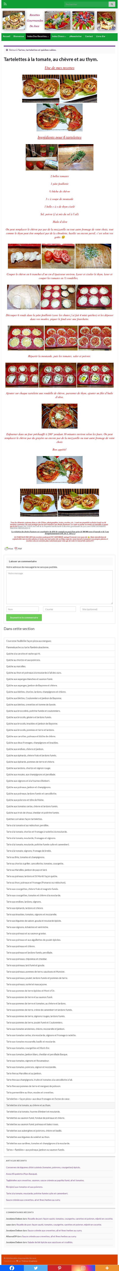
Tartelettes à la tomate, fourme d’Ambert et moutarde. (33, 1111)
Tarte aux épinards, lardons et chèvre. (24, 908)
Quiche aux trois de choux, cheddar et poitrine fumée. (32, 812)
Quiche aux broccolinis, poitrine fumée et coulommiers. (33, 711)
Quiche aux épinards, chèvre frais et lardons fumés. (31, 755)
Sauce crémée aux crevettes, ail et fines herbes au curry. (33, 1200)
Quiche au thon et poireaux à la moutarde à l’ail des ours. (34, 672)
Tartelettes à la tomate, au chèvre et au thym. (28, 1105)
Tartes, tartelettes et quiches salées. (37, 50)
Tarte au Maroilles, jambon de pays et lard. (26, 870)
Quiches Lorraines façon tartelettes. (24, 819)
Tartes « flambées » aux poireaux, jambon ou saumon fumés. (35, 1149)
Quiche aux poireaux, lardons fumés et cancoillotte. (31, 793)
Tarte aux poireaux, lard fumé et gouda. (25, 965)
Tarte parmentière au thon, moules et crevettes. (30, 1092)
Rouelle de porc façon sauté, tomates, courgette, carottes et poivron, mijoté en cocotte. (70, 1218)
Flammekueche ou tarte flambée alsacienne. (27, 647)
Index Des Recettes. (37, 36)
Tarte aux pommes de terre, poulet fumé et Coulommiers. (34, 1022)
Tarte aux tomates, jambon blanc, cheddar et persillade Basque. (37, 1054)
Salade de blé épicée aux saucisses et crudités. (50, 1242)
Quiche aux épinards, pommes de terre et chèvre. (30, 761)
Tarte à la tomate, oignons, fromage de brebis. (28, 851)
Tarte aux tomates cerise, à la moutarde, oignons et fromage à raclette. (41, 1035)
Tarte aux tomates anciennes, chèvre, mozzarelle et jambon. (35, 1029)
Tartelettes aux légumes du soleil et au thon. (28, 1137)
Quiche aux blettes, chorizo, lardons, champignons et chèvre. (36, 691)
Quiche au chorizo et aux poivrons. (23, 660)
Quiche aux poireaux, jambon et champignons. (28, 787)
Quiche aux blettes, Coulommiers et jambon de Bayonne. (34, 698)
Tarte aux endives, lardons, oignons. (23, 901)
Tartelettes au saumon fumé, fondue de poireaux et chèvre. (35, 1118)
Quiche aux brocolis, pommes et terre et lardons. (30, 730)
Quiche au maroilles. (16, 666)
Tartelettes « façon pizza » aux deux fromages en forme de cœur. (38, 1099)
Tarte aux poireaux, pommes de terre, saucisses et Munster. (35, 971)
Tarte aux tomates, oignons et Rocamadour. (27, 1060)
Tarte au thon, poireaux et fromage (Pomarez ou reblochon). (36, 882)
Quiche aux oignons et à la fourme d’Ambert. (28, 781)
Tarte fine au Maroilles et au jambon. (24, 1073)
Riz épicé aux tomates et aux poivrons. (24, 1187)
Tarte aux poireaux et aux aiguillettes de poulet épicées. (33, 940)
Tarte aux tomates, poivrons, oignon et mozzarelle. (31, 1067)
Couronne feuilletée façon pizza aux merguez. (28, 641)
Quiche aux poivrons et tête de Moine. (25, 800)
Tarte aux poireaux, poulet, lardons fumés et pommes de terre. (37, 978)
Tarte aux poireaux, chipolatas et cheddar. (26, 959)
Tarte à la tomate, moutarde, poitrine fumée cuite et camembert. (37, 844)
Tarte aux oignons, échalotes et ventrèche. (27, 927)
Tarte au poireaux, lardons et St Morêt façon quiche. (32, 876)
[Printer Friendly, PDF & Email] (13, 548)
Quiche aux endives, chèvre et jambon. (25, 749)
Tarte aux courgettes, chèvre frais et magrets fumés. (32, 889)
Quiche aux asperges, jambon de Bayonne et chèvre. (31, 685)
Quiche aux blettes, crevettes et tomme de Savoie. (31, 704)
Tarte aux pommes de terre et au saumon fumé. (29, 997)
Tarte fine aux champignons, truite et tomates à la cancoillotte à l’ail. (39, 1079)
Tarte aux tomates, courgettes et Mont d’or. (28, 1048)
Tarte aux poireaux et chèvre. (20, 946)
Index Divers (58, 36)
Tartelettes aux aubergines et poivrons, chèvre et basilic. (34, 1130)
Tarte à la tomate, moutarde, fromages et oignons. (31, 838)
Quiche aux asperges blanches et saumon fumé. (29, 679)
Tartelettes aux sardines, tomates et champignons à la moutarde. (38, 1143)
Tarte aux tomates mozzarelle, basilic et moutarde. (31, 1041)
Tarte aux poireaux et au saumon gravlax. (26, 933)
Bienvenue (18, 36)
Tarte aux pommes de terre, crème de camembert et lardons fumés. (39, 1010)
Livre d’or (100, 36)
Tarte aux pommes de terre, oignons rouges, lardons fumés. (35, 1016)
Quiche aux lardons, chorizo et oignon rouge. (28, 768)
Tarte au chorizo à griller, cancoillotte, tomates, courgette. (35, 863)
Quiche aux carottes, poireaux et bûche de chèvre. (31, 736)
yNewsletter (75, 36)
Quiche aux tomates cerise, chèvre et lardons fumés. (32, 806)
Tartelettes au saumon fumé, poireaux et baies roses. (32, 1124)
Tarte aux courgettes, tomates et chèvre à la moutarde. (33, 895)
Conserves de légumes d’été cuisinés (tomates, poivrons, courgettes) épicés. (43, 1167)
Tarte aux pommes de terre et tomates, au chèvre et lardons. (36, 1003)
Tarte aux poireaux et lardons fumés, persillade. (29, 952)
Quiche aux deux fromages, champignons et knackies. (32, 742)
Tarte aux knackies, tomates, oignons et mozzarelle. (31, 914)
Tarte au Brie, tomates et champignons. (25, 857)
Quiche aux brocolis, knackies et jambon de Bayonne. (32, 723)
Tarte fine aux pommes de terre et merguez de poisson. (33, 1086)
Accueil (6, 36)
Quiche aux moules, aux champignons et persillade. (31, 774)
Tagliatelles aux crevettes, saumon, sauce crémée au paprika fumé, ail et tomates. (45, 1180)
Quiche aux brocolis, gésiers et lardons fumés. (29, 717)
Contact (89, 36)
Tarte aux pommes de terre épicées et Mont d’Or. (30, 990)
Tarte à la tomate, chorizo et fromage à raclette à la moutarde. (36, 831)
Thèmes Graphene (29, 1261)
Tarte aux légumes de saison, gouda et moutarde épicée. (33, 920)
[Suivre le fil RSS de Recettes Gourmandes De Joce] (5, 3)
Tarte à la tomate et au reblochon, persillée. (27, 825)
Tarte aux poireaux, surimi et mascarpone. (26, 984)
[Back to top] (112, 1264)
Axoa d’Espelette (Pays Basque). (21, 1173)
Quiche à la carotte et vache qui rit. (23, 653)
